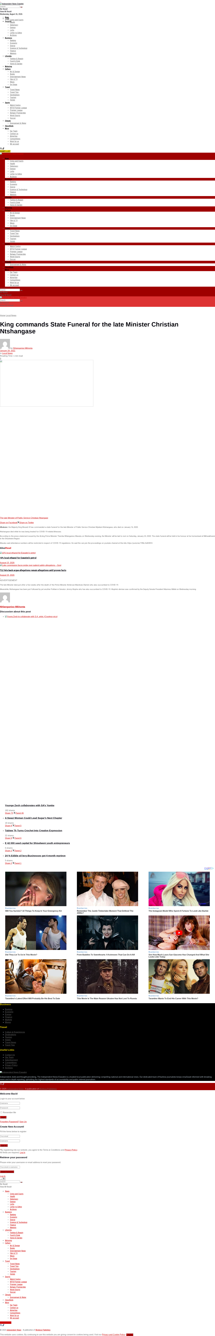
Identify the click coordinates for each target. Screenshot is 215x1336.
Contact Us (10, 1055)
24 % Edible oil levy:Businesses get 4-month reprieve (35, 855)
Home (2, 315)
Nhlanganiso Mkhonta (22, 348)
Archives (13, 35)
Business (8, 38)
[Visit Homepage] (12, 4)
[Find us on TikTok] (3, 149)
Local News (11, 315)
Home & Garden (16, 64)
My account (14, 144)
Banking (13, 40)
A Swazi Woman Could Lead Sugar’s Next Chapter (33, 818)
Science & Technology (18, 48)
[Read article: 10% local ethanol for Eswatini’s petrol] (107, 553)
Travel (7, 87)
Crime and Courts (16, 20)
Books (12, 74)
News (7, 17)
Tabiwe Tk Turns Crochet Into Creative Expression (33, 830)
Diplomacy (14, 25)
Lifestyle (8, 56)
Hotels (12, 100)
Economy (13, 43)
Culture (8, 69)
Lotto (12, 30)
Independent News (15, 1089)
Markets (13, 53)
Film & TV (14, 79)
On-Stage (13, 84)
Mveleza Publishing (48, 1089)
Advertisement (11, 1060)
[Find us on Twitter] (1, 149)
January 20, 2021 (7, 351)
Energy (12, 46)
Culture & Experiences (15, 1032)
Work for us (14, 141)
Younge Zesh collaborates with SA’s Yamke (29, 805)
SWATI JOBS (5, 1322)
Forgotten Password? (9, 1122)
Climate (8, 121)
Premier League (16, 110)
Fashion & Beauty (16, 58)
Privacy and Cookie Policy (113, 1335)
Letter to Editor (16, 33)
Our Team (13, 131)
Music (12, 82)
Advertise (13, 136)
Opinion (13, 27)
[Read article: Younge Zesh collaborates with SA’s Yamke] (110, 708)
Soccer (13, 118)
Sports (7, 103)
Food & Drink (15, 61)
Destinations (15, 95)
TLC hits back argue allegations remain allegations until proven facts (33, 570)
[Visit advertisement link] (0, 1)
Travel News (15, 89)
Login (7, 19)
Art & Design (15, 71)
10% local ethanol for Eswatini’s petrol (18, 558)
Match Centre (15, 105)
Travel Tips (14, 92)
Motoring (8, 66)
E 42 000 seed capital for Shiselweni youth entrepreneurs (37, 843)
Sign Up (23, 1122)
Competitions (15, 139)
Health (12, 22)
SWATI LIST (5, 151)
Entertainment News (18, 77)
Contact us (14, 134)
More (7, 129)
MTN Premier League (18, 108)
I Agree (129, 1335)
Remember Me (9, 1112)
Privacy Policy (11, 1065)
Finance (13, 51)
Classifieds (9, 126)
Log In (22, 1152)
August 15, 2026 (7, 563)
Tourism (13, 97)
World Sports (15, 115)
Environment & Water (18, 123)
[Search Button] (21, 290)
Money (8, 1022)
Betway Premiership (18, 113)
